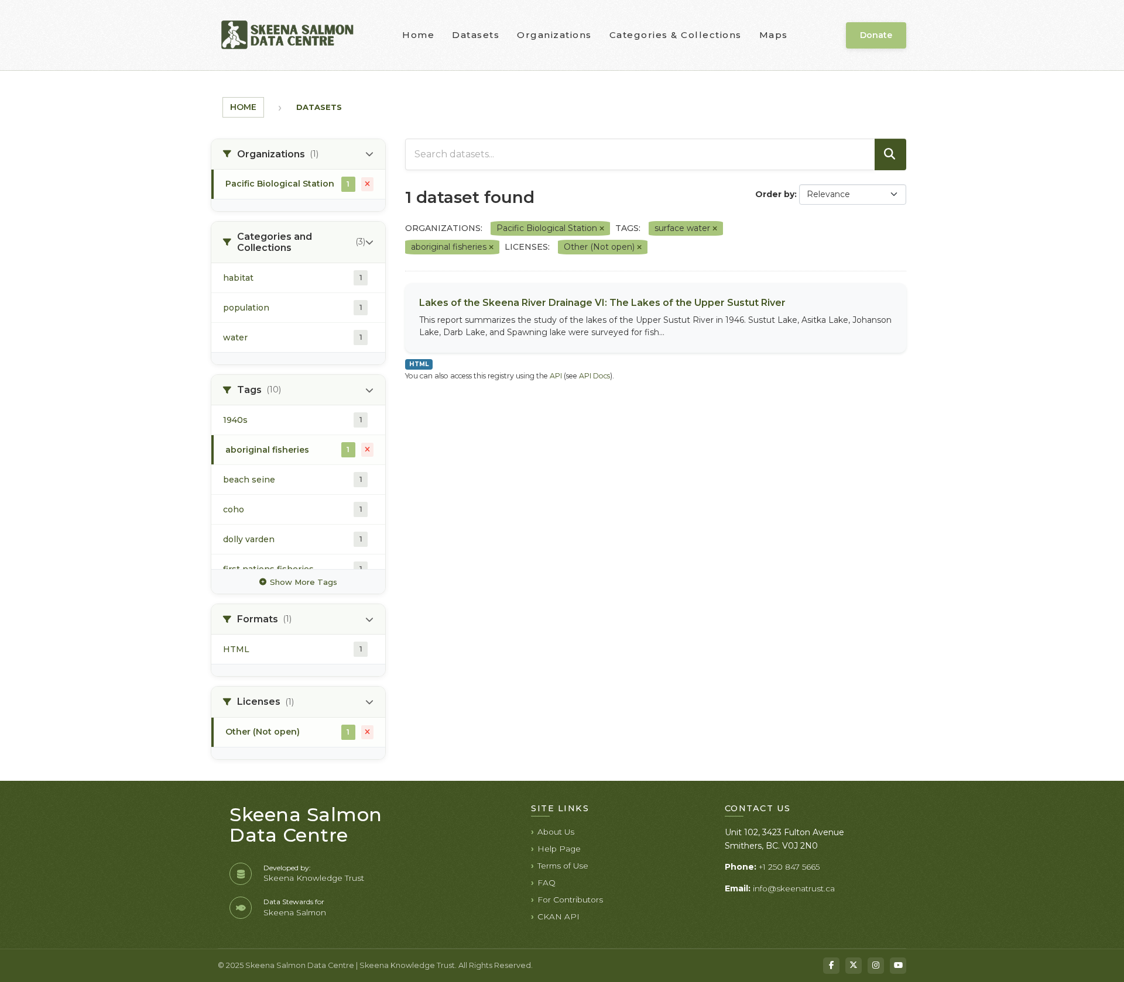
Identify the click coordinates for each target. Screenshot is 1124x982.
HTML (419, 364)
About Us (555, 831)
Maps (773, 34)
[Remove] (601, 229)
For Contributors (570, 899)
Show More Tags (303, 582)
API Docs (594, 375)
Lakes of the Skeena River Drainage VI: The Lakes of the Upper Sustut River (602, 302)
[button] (298, 154)
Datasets (475, 34)
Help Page (559, 848)
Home (418, 34)
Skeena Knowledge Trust (313, 878)
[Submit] (890, 154)
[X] (853, 965)
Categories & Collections (675, 34)
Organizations (554, 34)
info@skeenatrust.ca (794, 888)
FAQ (546, 882)
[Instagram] (876, 965)
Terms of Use (562, 865)
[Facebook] (831, 965)
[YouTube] (898, 965)
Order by (774, 194)
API (556, 375)
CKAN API (558, 916)
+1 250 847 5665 (789, 866)
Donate (876, 35)
